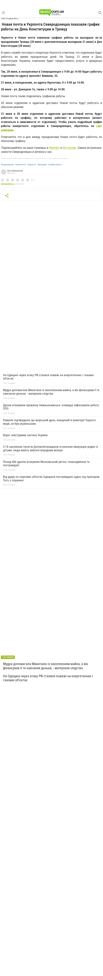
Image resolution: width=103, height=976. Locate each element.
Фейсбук (54, 147)
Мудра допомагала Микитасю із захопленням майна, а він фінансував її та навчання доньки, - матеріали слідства (51, 391)
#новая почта (20, 164)
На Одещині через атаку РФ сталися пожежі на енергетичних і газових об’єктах (48, 376)
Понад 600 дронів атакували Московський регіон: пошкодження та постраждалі (46, 463)
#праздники (42, 164)
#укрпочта (32, 164)
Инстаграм (69, 147)
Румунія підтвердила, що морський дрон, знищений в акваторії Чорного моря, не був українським (49, 421)
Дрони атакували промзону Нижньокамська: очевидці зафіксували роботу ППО (51, 406)
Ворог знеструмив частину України (25, 435)
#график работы (55, 164)
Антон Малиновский (15, 171)
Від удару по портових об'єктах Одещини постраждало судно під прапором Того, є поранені (51, 478)
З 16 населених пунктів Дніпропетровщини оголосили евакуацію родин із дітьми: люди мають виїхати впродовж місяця (50, 448)
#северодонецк (7, 164)
